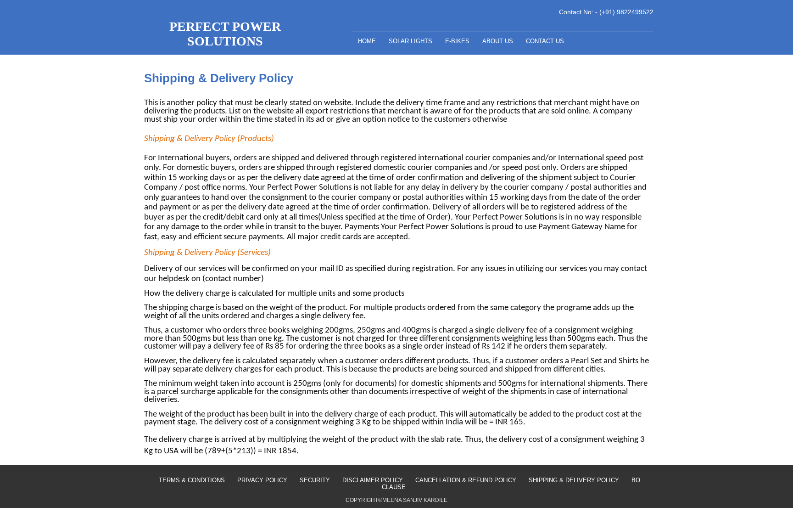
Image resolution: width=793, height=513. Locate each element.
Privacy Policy (262, 480)
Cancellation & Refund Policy (465, 480)
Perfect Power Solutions (225, 33)
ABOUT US (498, 41)
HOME (368, 41)
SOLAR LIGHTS (411, 41)
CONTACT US (545, 41)
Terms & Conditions (192, 480)
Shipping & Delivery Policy (574, 480)
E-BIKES (458, 41)
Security (315, 480)
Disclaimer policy (372, 480)
